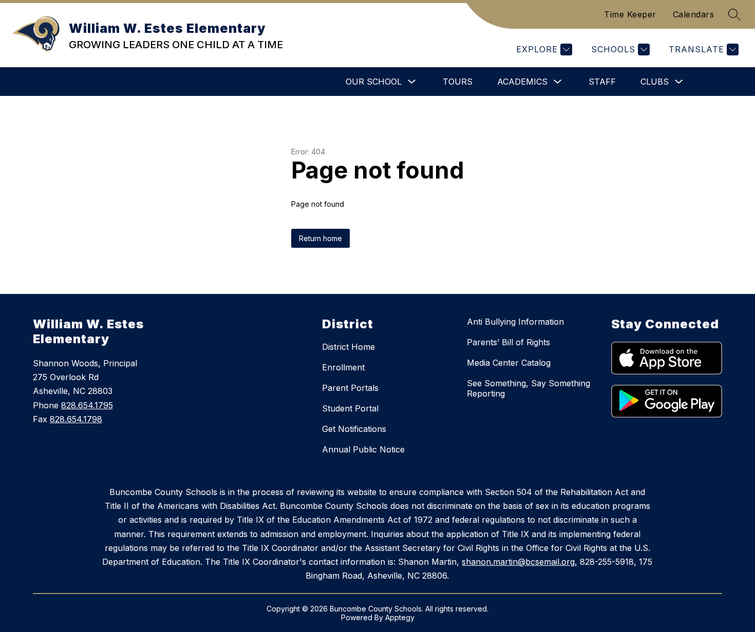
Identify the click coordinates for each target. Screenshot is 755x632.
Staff (602, 81)
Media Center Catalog (509, 363)
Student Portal (350, 408)
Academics (522, 81)
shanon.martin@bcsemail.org (518, 562)
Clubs (654, 81)
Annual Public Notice (363, 449)
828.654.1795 (87, 405)
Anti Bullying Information (515, 322)
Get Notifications (354, 429)
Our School (374, 81)
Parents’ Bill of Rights (508, 342)
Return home (320, 238)
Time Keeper (630, 14)
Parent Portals (350, 388)
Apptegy (399, 617)
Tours (458, 81)
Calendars (693, 14)
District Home (348, 347)
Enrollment (343, 367)
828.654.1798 (76, 419)
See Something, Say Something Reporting (528, 388)
